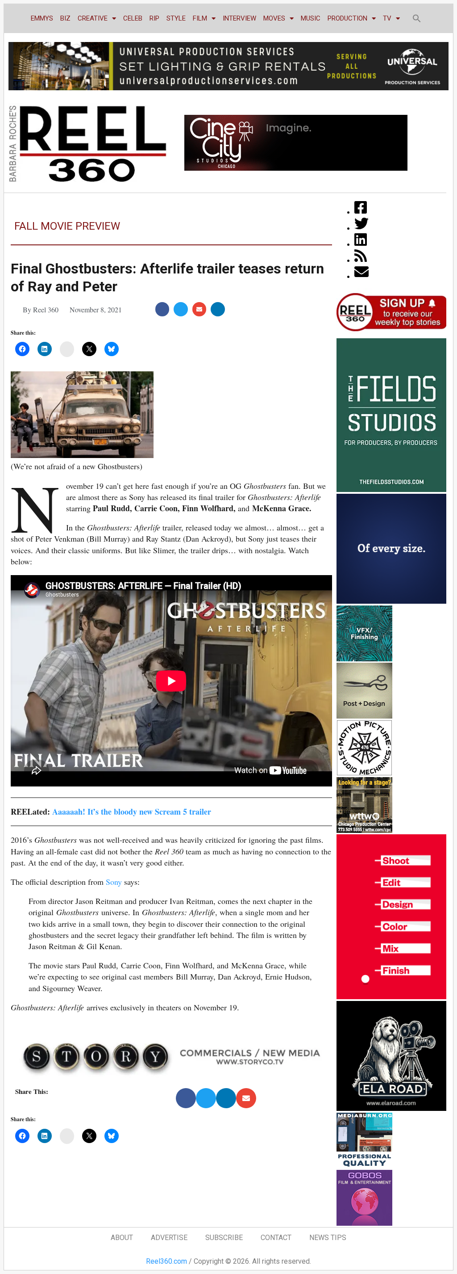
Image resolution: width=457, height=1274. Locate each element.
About (122, 1237)
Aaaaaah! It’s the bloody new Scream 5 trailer (131, 811)
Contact (276, 1237)
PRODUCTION (347, 18)
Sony (114, 881)
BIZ (65, 18)
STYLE (176, 18)
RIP (154, 18)
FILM (200, 18)
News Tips (327, 1237)
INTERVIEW (239, 18)
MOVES (274, 18)
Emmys (42, 18)
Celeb (132, 18)
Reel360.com (166, 1261)
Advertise (169, 1237)
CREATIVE (93, 18)
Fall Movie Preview (67, 226)
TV (387, 18)
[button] (416, 18)
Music (310, 18)
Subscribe (224, 1237)
